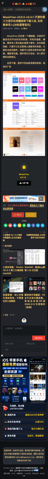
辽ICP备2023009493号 (23, 470)
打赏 (31, 215)
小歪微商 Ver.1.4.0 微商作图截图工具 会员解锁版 (12, 237)
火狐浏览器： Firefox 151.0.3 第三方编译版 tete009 (13, 270)
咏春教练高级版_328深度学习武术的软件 (35, 236)
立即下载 (24, 183)
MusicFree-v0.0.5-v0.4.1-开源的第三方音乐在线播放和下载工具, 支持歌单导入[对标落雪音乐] (24, 21)
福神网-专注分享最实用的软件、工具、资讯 (24, 3)
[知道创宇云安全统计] (36, 470)
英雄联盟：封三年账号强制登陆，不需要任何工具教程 (13, 298)
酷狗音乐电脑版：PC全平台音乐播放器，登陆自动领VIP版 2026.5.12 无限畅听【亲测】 (35, 301)
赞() (24, 29)
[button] (24, 415)
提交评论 (38, 338)
